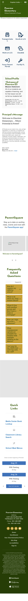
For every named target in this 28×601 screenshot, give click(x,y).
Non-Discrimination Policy (14, 538)
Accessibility (14, 543)
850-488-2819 (16, 521)
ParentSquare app (15, 227)
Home (14, 532)
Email (15, 150)
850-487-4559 (15, 523)
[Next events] (25, 486)
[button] (16, 2)
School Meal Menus (14, 448)
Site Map (14, 540)
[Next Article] (16, 260)
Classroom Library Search (13, 435)
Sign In (14, 546)
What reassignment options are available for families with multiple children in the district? (12, 334)
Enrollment (14, 535)
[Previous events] (3, 486)
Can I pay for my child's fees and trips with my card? (12, 349)
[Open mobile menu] (3, 2)
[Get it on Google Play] (14, 582)
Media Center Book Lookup (14, 422)
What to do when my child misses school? (12, 299)
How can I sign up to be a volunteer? (12, 321)
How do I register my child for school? (11, 289)
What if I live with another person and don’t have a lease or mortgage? (12, 310)
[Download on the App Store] (14, 586)
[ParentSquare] (14, 578)
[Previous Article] (12, 260)
